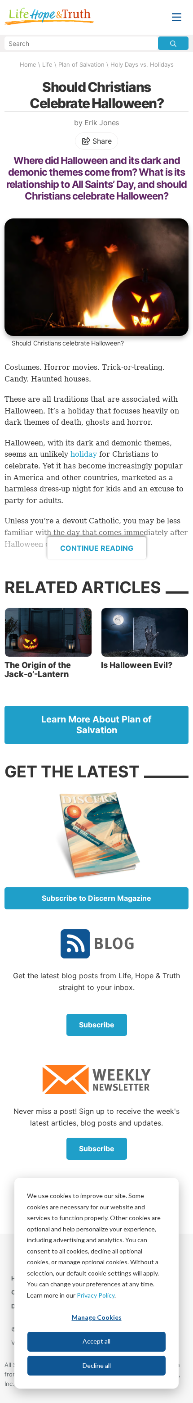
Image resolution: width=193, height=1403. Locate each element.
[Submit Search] (173, 43)
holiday (83, 454)
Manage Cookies (97, 1317)
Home (28, 64)
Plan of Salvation (81, 64)
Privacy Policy (95, 1295)
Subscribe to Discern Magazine (96, 898)
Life (47, 64)
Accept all (96, 1341)
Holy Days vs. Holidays (142, 64)
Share (101, 140)
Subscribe (96, 1024)
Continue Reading (96, 548)
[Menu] (177, 17)
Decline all (97, 1365)
